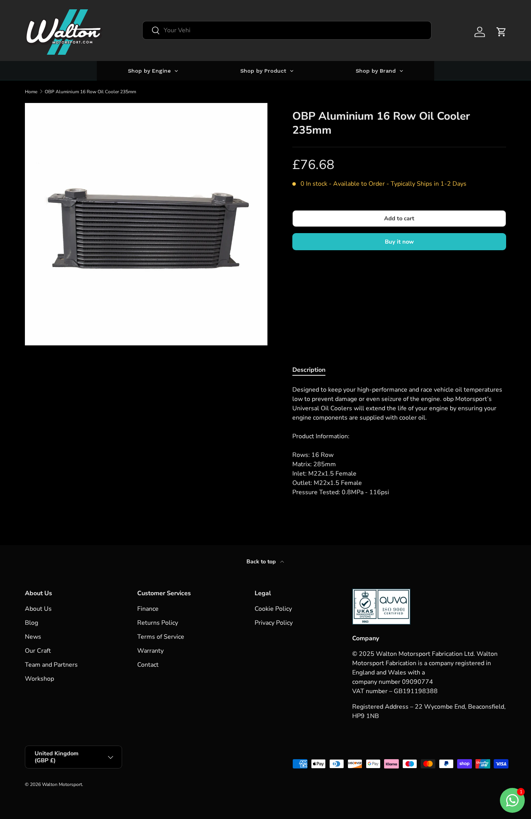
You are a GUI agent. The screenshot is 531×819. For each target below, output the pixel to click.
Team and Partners (51, 664)
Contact (148, 664)
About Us (38, 609)
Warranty (150, 650)
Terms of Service (160, 637)
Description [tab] (308, 370)
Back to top (261, 561)
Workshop (39, 678)
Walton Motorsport (62, 784)
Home (31, 91)
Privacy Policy (274, 623)
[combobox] (287, 30)
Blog (31, 623)
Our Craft (38, 650)
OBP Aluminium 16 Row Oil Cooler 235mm (90, 91)
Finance (148, 609)
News (33, 637)
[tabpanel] (399, 441)
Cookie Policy (273, 609)
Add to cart (399, 218)
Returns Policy (157, 623)
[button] (501, 31)
